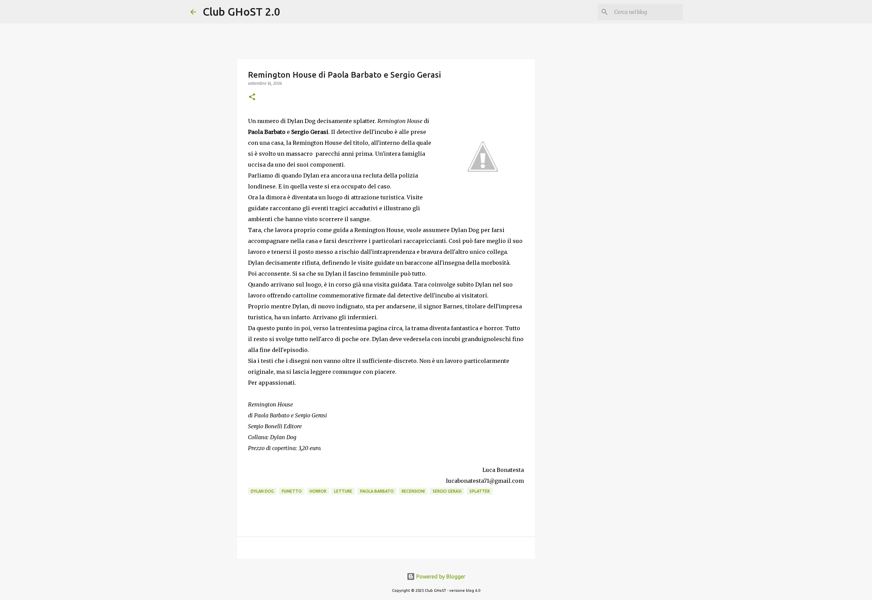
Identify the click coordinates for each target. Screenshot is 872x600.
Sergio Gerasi (447, 491)
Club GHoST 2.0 (241, 11)
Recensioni (413, 491)
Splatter (479, 491)
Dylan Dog (262, 491)
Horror (318, 491)
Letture (343, 491)
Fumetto (292, 491)
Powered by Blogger (440, 576)
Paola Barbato (377, 491)
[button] (252, 97)
